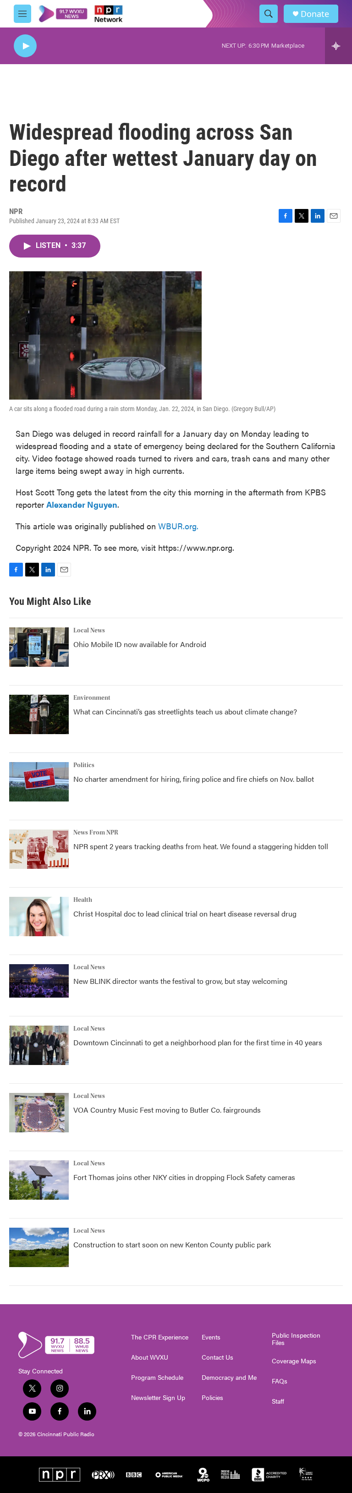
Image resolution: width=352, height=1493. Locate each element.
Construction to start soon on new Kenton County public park (172, 1244)
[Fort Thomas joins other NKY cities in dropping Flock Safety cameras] (39, 1180)
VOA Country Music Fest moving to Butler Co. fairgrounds (167, 1109)
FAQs (279, 1381)
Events (211, 1337)
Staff (278, 1401)
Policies (212, 1397)
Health (82, 900)
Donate (315, 14)
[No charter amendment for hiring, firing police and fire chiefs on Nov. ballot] (39, 781)
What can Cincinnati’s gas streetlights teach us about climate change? (185, 711)
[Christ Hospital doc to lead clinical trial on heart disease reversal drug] (39, 916)
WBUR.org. (178, 526)
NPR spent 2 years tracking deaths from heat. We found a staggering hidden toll (200, 846)
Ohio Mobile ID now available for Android (139, 644)
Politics (83, 765)
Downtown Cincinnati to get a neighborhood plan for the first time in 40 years (197, 1042)
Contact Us (217, 1357)
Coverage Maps (294, 1361)
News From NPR (95, 832)
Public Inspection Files (296, 1339)
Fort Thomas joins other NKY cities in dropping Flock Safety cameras (184, 1177)
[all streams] (338, 45)
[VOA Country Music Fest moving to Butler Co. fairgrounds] (39, 1112)
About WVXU (149, 1357)
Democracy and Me (229, 1377)
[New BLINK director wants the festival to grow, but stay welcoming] (39, 981)
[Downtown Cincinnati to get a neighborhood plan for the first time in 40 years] (39, 1045)
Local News (89, 630)
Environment (91, 698)
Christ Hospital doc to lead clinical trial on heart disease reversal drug (185, 913)
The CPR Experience (159, 1337)
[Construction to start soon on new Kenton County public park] (39, 1247)
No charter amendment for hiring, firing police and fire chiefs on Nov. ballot (193, 779)
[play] (25, 46)
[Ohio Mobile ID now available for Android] (39, 647)
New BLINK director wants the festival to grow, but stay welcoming (180, 981)
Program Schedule (157, 1377)
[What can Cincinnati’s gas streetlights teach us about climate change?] (39, 714)
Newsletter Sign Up (158, 1397)
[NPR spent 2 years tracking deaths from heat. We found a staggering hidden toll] (39, 849)
